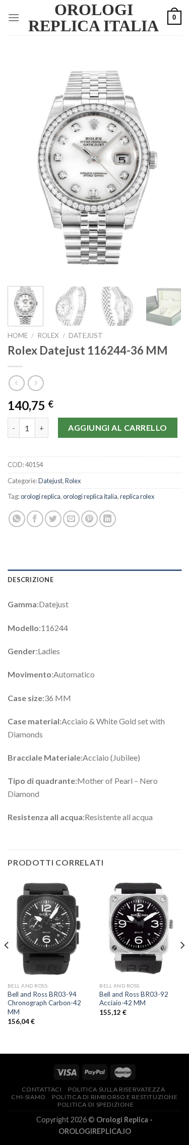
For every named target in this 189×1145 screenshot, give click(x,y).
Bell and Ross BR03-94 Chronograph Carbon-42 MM (44, 1003)
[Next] (165, 167)
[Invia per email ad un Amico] (71, 518)
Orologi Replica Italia (93, 18)
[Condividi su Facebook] (35, 518)
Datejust (86, 335)
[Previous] (24, 167)
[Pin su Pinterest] (89, 518)
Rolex (48, 335)
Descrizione (30, 580)
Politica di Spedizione (95, 1104)
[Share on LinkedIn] (107, 518)
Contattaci (42, 1089)
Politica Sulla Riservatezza (116, 1089)
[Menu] (14, 17)
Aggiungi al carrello (117, 427)
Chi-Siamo (28, 1097)
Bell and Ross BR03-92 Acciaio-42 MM (133, 998)
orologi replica (40, 496)
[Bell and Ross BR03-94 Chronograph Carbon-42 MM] (49, 928)
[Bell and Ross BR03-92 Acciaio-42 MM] (140, 928)
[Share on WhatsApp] (17, 518)
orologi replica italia (90, 496)
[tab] (94, 579)
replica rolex (137, 496)
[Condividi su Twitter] (53, 518)
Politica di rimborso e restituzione (114, 1097)
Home (18, 335)
